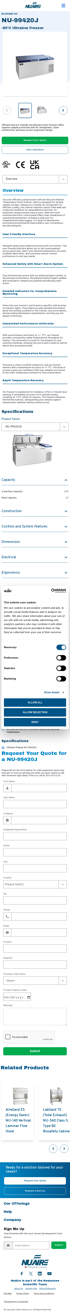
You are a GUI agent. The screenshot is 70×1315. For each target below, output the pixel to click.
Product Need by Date (15, 990)
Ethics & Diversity (47, 1288)
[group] (18, 1110)
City (5, 862)
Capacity (8, 480)
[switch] (61, 657)
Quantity (7, 958)
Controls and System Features (24, 526)
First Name (9, 781)
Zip (5, 894)
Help (8, 1211)
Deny (35, 722)
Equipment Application (15, 829)
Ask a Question (35, 149)
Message (7, 1005)
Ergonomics (11, 573)
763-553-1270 (52, 775)
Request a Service (35, 1190)
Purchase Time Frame (14, 974)
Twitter (31, 1273)
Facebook (21, 1273)
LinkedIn (39, 1273)
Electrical (9, 557)
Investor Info (31, 1288)
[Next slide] (63, 110)
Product (7, 942)
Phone (6, 910)
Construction (12, 511)
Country (7, 878)
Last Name (8, 797)
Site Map (8, 1293)
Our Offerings (17, 1203)
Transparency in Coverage (16, 1301)
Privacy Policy (22, 1293)
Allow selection (35, 712)
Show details (51, 692)
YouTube (49, 1273)
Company (8, 813)
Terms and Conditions (44, 1293)
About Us (18, 1288)
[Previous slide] (53, 1149)
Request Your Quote (35, 140)
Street (6, 845)
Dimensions (11, 542)
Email (6, 926)
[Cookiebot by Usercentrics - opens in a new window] (51, 590)
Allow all (35, 702)
